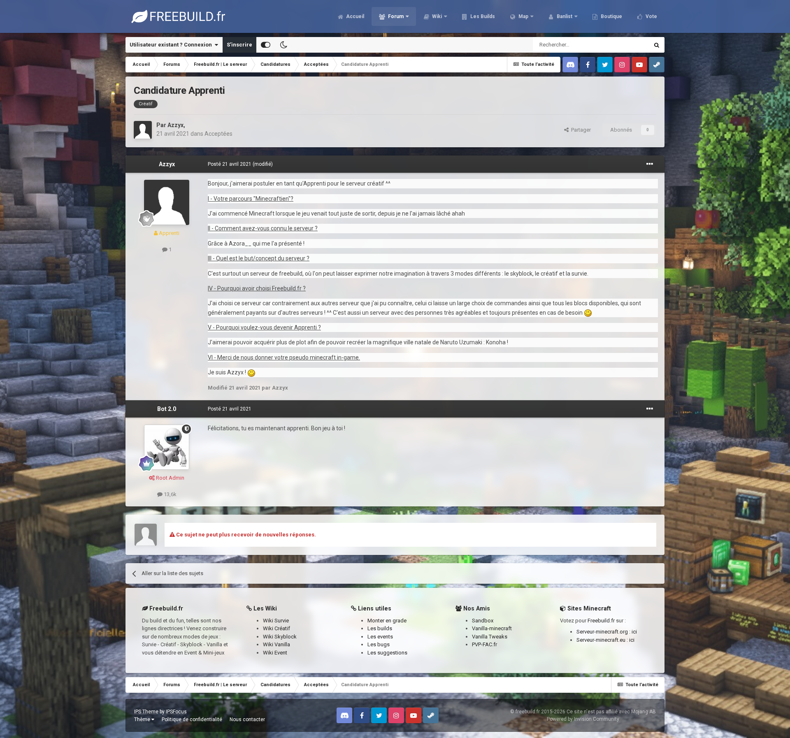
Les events (380, 637)
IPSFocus (176, 712)
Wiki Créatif (276, 628)
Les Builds (482, 16)
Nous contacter (247, 719)
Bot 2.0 (166, 409)
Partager (580, 130)
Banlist (563, 16)
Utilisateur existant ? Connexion (172, 45)
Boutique (610, 16)
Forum (395, 16)
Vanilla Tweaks (489, 637)
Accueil (354, 16)
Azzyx (175, 125)
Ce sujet (628, 45)
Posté (229, 164)
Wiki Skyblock (280, 637)
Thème (142, 719)
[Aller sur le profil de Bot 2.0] (166, 447)
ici (634, 632)
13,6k (170, 494)
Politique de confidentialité (192, 719)
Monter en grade (387, 620)
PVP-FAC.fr (484, 644)
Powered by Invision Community (583, 719)
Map (522, 16)
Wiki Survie (276, 620)
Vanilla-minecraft (492, 628)
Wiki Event (275, 653)
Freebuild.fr (601, 620)
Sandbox (482, 620)
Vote (650, 16)
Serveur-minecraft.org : (604, 632)
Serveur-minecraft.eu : (602, 640)
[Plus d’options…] (649, 164)
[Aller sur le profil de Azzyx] (143, 130)
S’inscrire (239, 45)
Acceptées (218, 133)
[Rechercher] (657, 45)
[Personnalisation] (265, 45)
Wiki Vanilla (276, 644)
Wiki (436, 16)
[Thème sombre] (283, 45)
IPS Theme (146, 712)
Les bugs (378, 644)
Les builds (379, 628)
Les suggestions (387, 653)
